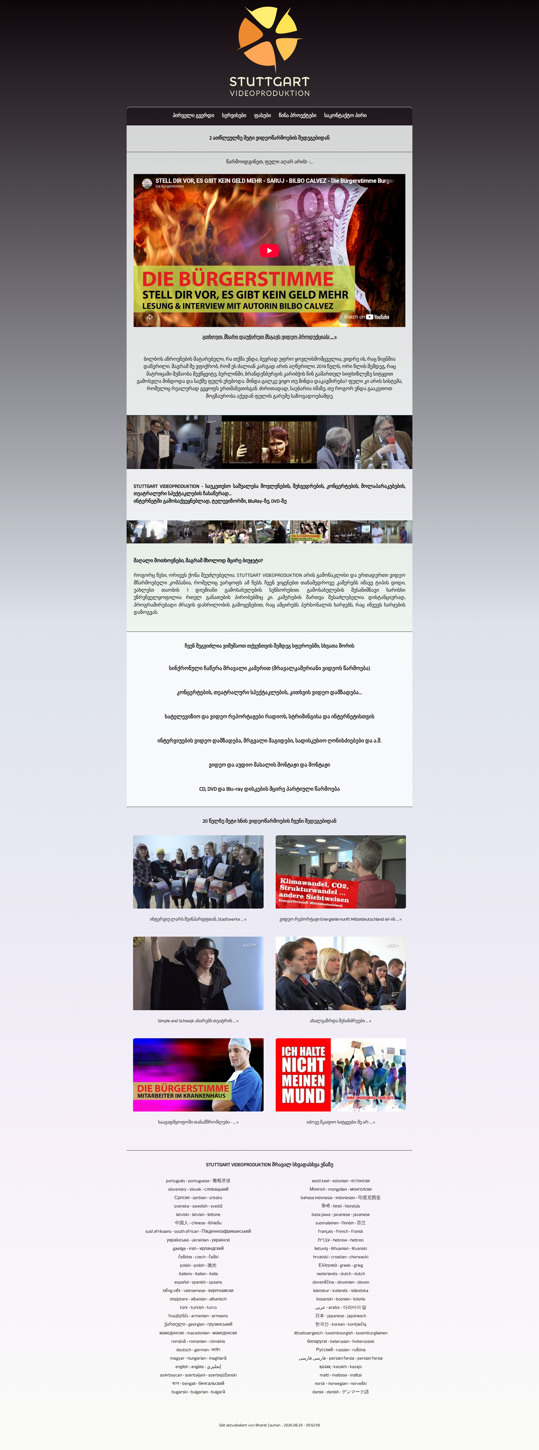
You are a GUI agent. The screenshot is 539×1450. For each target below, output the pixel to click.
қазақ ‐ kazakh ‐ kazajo (340, 1367)
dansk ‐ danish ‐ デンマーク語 (340, 1392)
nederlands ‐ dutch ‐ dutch (341, 1274)
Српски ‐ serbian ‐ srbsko (198, 1198)
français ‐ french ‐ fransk (340, 1232)
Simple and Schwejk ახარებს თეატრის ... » (198, 1021)
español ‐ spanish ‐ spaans (198, 1283)
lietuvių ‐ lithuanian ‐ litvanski (340, 1249)
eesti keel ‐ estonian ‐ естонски (341, 1181)
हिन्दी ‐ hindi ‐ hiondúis (341, 1207)
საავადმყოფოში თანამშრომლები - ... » (198, 1123)
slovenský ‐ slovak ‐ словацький (198, 1190)
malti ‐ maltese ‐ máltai (341, 1376)
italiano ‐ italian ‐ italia (198, 1274)
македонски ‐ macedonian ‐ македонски (198, 1333)
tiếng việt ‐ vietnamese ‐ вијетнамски (198, 1291)
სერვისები (234, 116)
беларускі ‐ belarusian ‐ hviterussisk (340, 1342)
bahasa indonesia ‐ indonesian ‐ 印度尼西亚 (341, 1198)
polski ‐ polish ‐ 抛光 (198, 1266)
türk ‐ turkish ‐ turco (198, 1308)
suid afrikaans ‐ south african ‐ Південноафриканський (198, 1232)
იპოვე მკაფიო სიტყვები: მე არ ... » (341, 1123)
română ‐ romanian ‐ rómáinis (198, 1342)
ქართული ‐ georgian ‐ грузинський (198, 1325)
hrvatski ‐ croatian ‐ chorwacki (340, 1257)
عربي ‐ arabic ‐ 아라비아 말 (340, 1308)
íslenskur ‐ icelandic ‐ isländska (340, 1291)
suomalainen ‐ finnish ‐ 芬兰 (341, 1223)
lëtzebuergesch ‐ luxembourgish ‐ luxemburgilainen (340, 1333)
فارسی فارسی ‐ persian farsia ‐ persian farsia (341, 1359)
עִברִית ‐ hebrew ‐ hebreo (341, 1241)
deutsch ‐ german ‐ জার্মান (198, 1350)
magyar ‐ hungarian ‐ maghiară (198, 1359)
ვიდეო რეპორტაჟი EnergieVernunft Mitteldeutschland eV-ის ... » (341, 920)
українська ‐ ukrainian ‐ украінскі (198, 1241)
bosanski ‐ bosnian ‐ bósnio (340, 1299)
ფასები (262, 116)
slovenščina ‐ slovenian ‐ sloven (340, 1283)
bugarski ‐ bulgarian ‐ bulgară (198, 1392)
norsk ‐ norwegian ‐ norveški (341, 1384)
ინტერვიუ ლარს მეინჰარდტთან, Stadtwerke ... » (198, 920)
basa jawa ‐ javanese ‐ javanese (341, 1215)
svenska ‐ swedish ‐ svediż (198, 1207)
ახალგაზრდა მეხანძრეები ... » (340, 1021)
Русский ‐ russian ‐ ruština (341, 1350)
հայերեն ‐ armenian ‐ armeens (198, 1316)
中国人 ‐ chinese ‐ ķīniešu (198, 1223)
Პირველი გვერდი (193, 116)
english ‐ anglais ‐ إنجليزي (198, 1367)
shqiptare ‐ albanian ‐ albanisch (198, 1299)
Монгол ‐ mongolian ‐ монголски (341, 1190)
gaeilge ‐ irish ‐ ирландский (198, 1249)
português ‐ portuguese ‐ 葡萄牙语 (198, 1181)
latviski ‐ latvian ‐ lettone (198, 1215)
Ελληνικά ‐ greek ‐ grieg (341, 1266)
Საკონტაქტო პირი (345, 116)
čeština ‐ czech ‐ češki (198, 1257)
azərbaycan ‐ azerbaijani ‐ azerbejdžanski (198, 1376)
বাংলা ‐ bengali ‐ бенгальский (198, 1384)
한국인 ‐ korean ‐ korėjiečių (340, 1325)
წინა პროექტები (297, 116)
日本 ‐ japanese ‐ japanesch (340, 1316)
